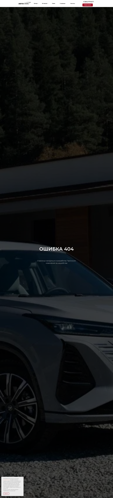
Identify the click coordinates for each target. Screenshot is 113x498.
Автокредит (44, 3)
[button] (87, 4)
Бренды (35, 3)
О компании (62, 3)
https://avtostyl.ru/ (6, 479)
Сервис (53, 3)
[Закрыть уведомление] (22, 477)
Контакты (72, 3)
